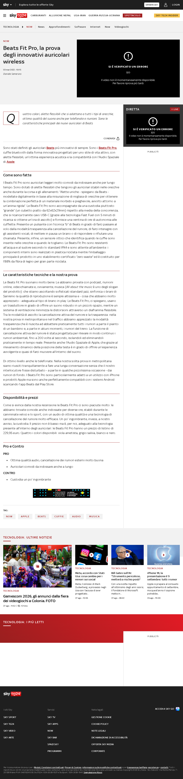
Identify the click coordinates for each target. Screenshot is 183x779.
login (176, 4)
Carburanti (38, 15)
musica (94, 516)
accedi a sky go (164, 709)
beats (42, 516)
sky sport (10, 717)
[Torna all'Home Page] (18, 15)
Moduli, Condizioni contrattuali (49, 767)
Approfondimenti (59, 26)
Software (80, 26)
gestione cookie (102, 717)
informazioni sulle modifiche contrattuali (102, 767)
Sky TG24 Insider (167, 15)
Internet (95, 26)
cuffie (59, 516)
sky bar (52, 737)
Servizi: (51, 709)
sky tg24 (9, 724)
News (41, 26)
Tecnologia (11, 26)
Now (107, 26)
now (9, 516)
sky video (9, 730)
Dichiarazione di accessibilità (109, 737)
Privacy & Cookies (73, 767)
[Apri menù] (4, 15)
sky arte (9, 737)
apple (25, 516)
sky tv (51, 717)
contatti (164, 767)
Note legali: (97, 709)
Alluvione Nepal (60, 15)
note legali (99, 730)
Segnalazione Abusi (93, 772)
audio (76, 516)
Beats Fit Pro (108, 148)
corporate (98, 751)
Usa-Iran (80, 15)
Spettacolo (132, 15)
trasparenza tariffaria (137, 767)
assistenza (153, 767)
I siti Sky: (8, 709)
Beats (50, 148)
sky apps (53, 724)
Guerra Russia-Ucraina (104, 15)
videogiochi (122, 26)
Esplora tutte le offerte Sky (36, 4)
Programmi (54, 751)
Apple (11, 162)
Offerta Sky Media (103, 744)
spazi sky (53, 744)
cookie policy (100, 724)
